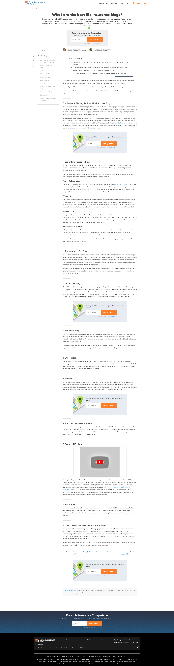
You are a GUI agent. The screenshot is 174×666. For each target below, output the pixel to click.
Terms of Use (98, 43)
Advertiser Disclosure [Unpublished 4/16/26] (72, 647)
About (37, 647)
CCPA (125, 656)
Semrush (99, 109)
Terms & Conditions (117, 656)
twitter (138, 647)
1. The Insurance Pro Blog (47, 71)
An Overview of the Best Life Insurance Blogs (48, 99)
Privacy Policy (106, 656)
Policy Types (124, 3)
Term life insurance (123, 184)
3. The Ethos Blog (45, 77)
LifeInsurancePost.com (67, 656)
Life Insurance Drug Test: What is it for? (85, 553)
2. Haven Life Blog (45, 74)
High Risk (114, 3)
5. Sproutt (43, 83)
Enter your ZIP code (106, 91)
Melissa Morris (77, 49)
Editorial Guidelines (70, 590)
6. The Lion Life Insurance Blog (47, 88)
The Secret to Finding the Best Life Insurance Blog (47, 61)
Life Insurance (103, 3)
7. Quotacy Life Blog (46, 92)
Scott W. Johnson (106, 49)
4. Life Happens (44, 80)
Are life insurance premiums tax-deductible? (118, 553)
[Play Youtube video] (100, 462)
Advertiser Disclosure (42, 51)
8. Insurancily (44, 95)
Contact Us (44, 647)
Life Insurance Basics (44, 8)
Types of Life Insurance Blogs (47, 67)
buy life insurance (121, 123)
